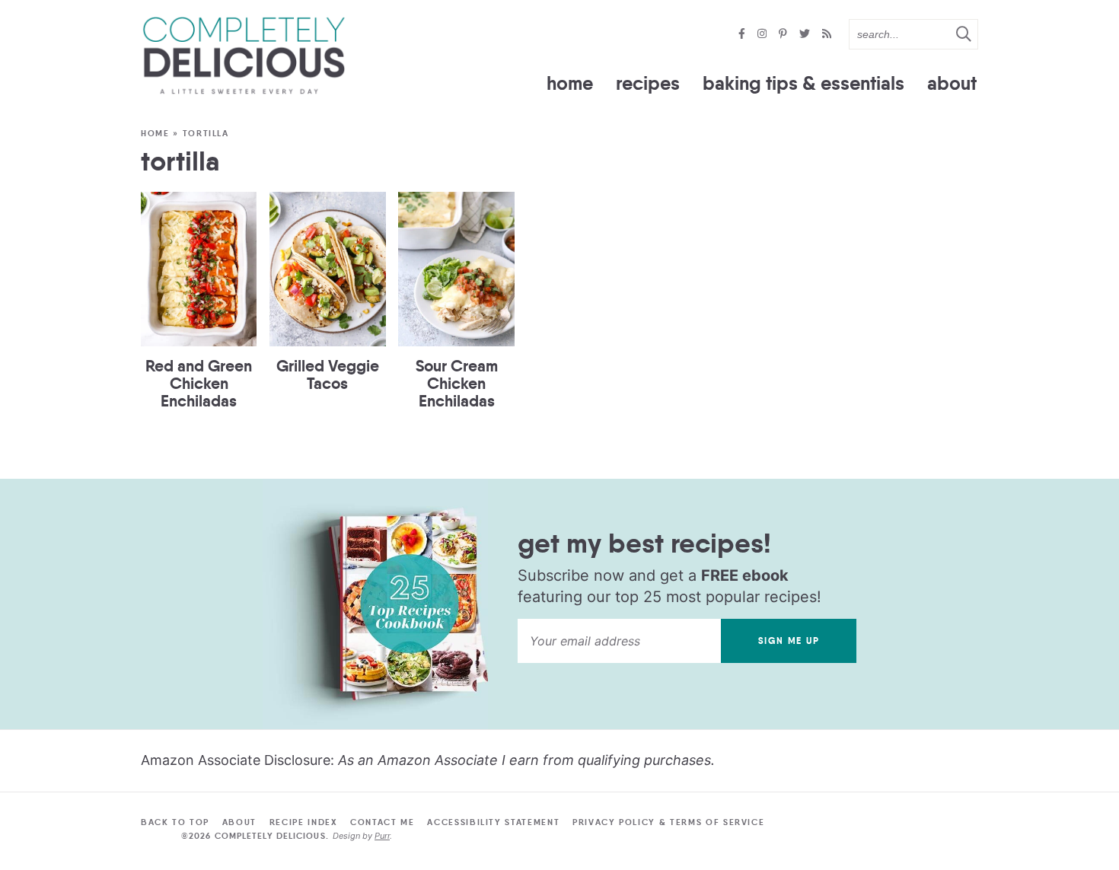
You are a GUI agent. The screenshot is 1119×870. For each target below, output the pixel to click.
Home (570, 83)
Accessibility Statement (493, 822)
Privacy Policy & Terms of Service (668, 822)
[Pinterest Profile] (784, 34)
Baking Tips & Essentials (803, 83)
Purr (382, 835)
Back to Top (175, 822)
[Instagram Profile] (763, 34)
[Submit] (963, 33)
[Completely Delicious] (243, 55)
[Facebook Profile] (743, 34)
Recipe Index (303, 822)
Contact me (382, 822)
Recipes (648, 83)
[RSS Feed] (827, 34)
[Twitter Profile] (806, 34)
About (952, 83)
